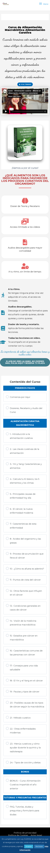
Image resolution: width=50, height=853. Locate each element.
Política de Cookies (18, 835)
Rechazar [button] (39, 846)
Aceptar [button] (29, 846)
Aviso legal (36, 835)
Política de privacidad (25, 833)
